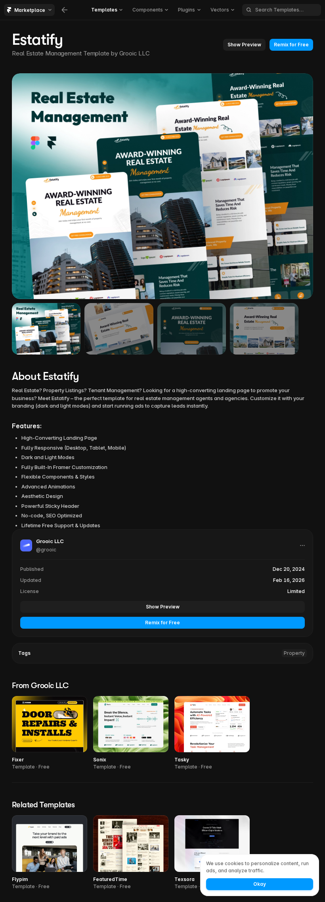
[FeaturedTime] (130, 852)
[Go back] (65, 10)
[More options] (302, 545)
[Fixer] (49, 733)
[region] (162, 186)
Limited (296, 591)
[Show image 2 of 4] (118, 329)
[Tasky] (212, 733)
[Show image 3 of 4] (191, 329)
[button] (244, 45)
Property (294, 653)
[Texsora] (212, 852)
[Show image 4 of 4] (264, 329)
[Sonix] (130, 733)
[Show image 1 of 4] (46, 329)
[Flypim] (49, 852)
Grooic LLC (134, 53)
